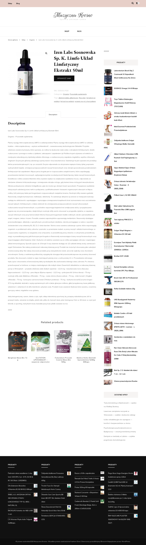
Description (53, 115)
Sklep (10, 3)
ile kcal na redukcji (67, 101)
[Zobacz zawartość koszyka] (137, 3)
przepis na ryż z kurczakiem (85, 101)
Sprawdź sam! (64, 78)
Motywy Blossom (100, 541)
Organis (66, 94)
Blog (18, 3)
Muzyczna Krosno (73, 15)
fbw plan (82, 98)
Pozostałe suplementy (78, 94)
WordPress (126, 541)
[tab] (53, 115)
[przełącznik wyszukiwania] (133, 3)
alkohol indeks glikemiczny (68, 98)
